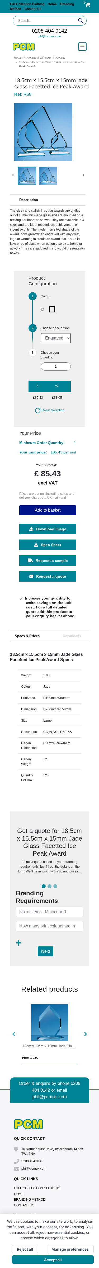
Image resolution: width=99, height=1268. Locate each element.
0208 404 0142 (49, 31)
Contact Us (33, 9)
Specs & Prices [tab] (27, 636)
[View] (27, 176)
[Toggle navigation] (82, 46)
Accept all (53, 1259)
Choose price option (55, 328)
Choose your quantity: (50, 355)
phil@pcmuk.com (50, 36)
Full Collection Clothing (27, 4)
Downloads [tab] (72, 636)
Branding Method (29, 1199)
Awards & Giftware (39, 57)
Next (45, 951)
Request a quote (50, 576)
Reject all (25, 1249)
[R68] (53, 309)
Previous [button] (14, 1034)
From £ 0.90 (30, 1057)
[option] (49, 1034)
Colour (45, 296)
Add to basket (47, 510)
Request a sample (51, 560)
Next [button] (85, 1034)
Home (53, 4)
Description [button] (28, 200)
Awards (60, 57)
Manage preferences (70, 1249)
